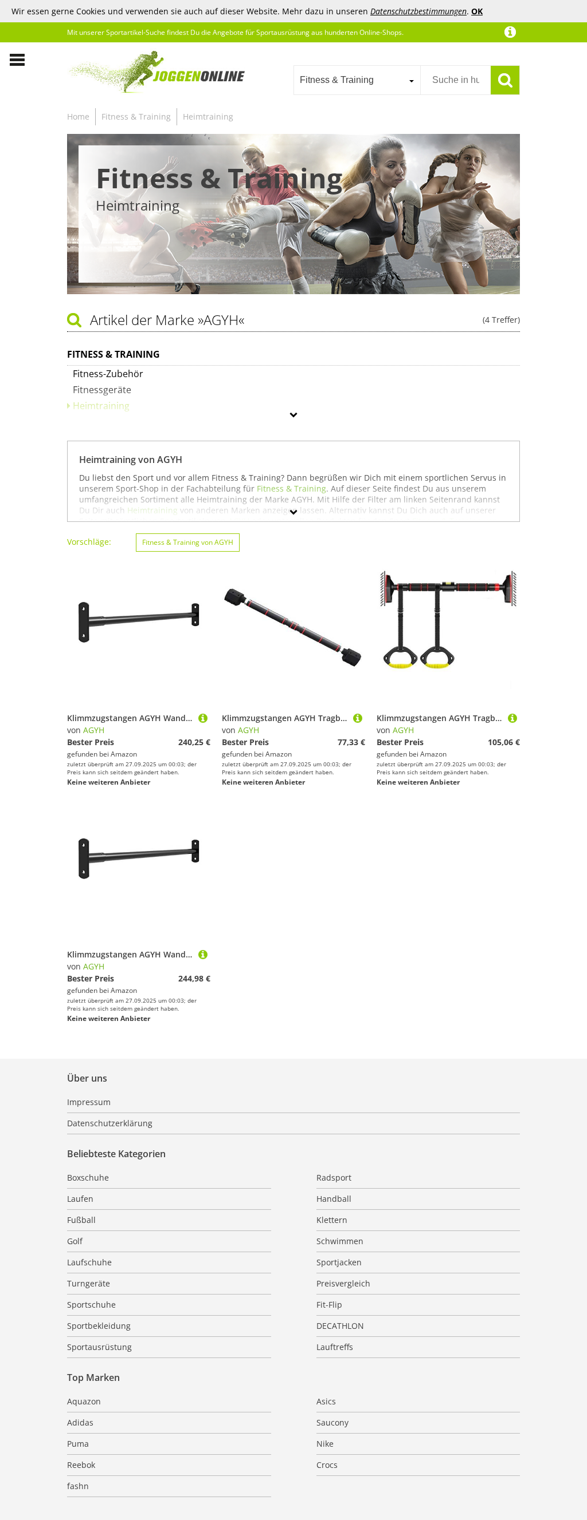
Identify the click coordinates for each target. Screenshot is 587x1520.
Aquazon (84, 1401)
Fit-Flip (329, 1304)
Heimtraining (208, 116)
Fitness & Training (136, 116)
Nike (325, 1443)
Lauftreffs (334, 1346)
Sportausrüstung (99, 1346)
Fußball (81, 1219)
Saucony (332, 1422)
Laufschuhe (89, 1262)
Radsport (333, 1177)
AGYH (93, 730)
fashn (78, 1486)
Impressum (89, 1102)
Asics (326, 1401)
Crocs (327, 1464)
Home (78, 116)
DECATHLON (340, 1325)
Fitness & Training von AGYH (187, 542)
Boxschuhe (88, 1177)
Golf (75, 1241)
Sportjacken (339, 1262)
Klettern (331, 1219)
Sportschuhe (91, 1304)
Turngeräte (88, 1283)
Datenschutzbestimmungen (418, 11)
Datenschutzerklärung (109, 1123)
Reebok (81, 1464)
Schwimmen (339, 1241)
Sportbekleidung (99, 1325)
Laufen (80, 1198)
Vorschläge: (89, 541)
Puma (78, 1443)
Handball (333, 1198)
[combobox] (357, 80)
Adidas (80, 1422)
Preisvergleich (343, 1283)
